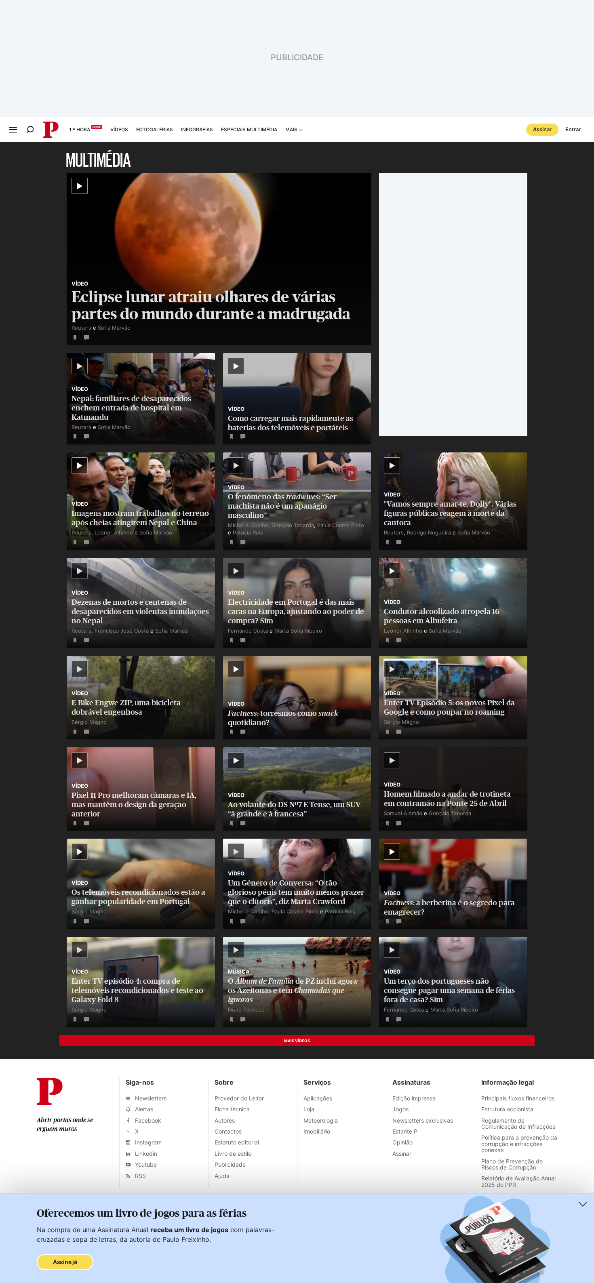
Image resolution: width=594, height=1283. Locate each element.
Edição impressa (414, 1098)
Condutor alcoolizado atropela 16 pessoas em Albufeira (441, 616)
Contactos (228, 1131)
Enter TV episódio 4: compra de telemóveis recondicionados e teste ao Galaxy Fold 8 (137, 990)
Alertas (143, 1109)
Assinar (542, 129)
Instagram (147, 1142)
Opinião (402, 1142)
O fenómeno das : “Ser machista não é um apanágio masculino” (282, 506)
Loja (308, 1109)
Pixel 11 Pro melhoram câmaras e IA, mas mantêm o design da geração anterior (134, 804)
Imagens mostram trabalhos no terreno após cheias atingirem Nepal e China (140, 518)
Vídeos (119, 129)
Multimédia (98, 159)
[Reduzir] (583, 1204)
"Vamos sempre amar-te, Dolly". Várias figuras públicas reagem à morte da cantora (450, 513)
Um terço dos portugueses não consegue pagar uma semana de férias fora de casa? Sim (449, 990)
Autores (225, 1120)
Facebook (147, 1120)
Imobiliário (316, 1131)
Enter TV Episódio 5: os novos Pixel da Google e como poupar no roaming (449, 707)
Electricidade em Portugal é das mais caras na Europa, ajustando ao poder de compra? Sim (296, 611)
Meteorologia (320, 1120)
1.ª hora (79, 129)
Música (239, 971)
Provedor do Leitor (239, 1098)
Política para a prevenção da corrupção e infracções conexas (519, 1143)
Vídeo (80, 283)
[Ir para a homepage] (50, 1103)
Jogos (400, 1109)
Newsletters (149, 1098)
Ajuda (222, 1175)
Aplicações (317, 1098)
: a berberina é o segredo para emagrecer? (449, 907)
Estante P (404, 1131)
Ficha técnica (232, 1109)
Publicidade (230, 1164)
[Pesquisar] (30, 129)
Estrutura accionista (507, 1109)
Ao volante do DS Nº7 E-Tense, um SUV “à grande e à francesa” (294, 809)
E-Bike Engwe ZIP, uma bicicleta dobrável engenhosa (126, 707)
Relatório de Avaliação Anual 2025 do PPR (518, 1181)
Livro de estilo (233, 1153)
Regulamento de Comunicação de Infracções (518, 1123)
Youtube (145, 1164)
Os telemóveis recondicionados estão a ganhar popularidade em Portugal (138, 897)
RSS (139, 1175)
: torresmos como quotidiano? (283, 718)
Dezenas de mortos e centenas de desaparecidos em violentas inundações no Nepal (140, 611)
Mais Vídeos (297, 1041)
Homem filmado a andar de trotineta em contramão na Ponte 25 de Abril (447, 799)
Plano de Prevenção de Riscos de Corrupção (512, 1164)
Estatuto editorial (237, 1142)
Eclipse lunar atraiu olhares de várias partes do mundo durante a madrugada (211, 305)
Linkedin (145, 1153)
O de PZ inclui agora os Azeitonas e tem (292, 990)
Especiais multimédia (249, 129)
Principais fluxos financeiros (517, 1098)
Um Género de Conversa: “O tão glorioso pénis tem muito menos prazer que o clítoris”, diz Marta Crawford (296, 892)
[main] (297, 601)
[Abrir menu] (12, 129)
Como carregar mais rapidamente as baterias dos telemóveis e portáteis (290, 423)
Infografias (197, 129)
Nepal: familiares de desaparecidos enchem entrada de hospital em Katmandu (131, 407)
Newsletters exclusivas (422, 1120)
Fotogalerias (154, 129)
